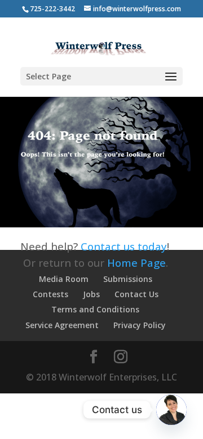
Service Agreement (62, 325)
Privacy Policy (139, 325)
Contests (50, 294)
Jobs (91, 294)
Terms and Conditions (95, 309)
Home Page (136, 263)
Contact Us (136, 294)
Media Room (64, 279)
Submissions (127, 279)
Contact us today (124, 246)
